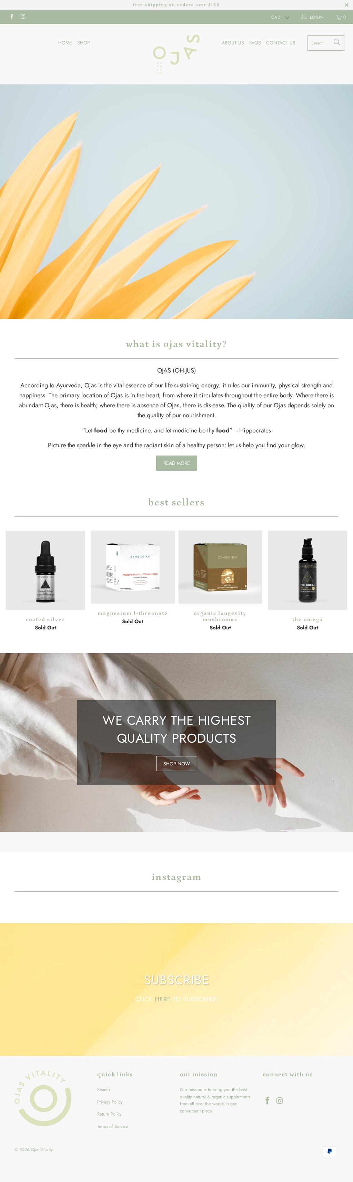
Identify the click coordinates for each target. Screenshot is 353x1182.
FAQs (255, 42)
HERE (163, 998)
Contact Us (280, 42)
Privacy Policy (110, 1102)
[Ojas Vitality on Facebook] (11, 17)
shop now (176, 742)
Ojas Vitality (41, 1149)
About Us (233, 42)
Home (65, 42)
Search (103, 1089)
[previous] (12, 581)
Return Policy (109, 1114)
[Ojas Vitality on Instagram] (23, 17)
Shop (83, 42)
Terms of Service (112, 1126)
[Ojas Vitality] (176, 54)
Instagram (177, 877)
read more (176, 463)
